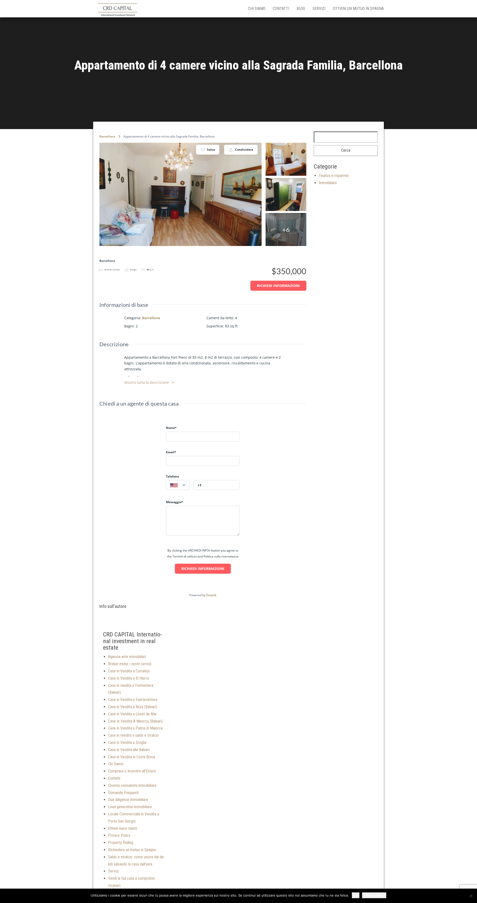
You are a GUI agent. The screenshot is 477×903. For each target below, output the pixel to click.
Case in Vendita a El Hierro (128, 678)
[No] (470, 895)
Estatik (211, 595)
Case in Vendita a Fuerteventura (132, 699)
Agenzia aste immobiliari (127, 656)
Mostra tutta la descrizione (146, 382)
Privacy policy (374, 895)
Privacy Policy (119, 835)
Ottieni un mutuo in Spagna (358, 8)
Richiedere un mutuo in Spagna (132, 849)
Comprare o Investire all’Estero (132, 771)
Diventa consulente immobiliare (132, 785)
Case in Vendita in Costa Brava (131, 757)
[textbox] (178, 485)
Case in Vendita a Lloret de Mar (132, 714)
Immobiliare (328, 182)
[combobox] (178, 485)
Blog (301, 8)
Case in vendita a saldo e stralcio (133, 735)
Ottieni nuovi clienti (122, 828)
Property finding (120, 842)
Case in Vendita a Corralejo (129, 671)
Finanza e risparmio (334, 175)
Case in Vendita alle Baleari (129, 749)
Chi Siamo (256, 8)
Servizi (319, 8)
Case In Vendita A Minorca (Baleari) (135, 721)
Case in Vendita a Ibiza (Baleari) (132, 706)
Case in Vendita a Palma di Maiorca (135, 728)
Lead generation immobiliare (130, 806)
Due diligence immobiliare (128, 799)
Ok (356, 895)
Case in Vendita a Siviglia (127, 742)
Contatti (281, 8)
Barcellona (107, 136)
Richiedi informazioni (278, 285)
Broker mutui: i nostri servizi (129, 663)
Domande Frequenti (123, 792)
